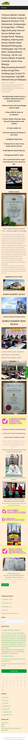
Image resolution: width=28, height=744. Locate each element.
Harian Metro (5, 722)
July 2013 (5, 700)
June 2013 (5, 703)
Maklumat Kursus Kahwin (11, 86)
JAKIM (3, 724)
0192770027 (4, 603)
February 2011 (7, 706)
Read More (5, 584)
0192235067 (4, 599)
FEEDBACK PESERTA (8, 656)
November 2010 (7, 714)
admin (13, 82)
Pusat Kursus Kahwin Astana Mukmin (11, 728)
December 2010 (7, 712)
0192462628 (4, 606)
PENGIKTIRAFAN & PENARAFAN (11, 630)
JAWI (2, 726)
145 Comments (7, 92)
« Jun (3, 689)
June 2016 (5, 697)
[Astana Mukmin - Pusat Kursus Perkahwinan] (5, 3)
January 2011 (6, 709)
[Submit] (25, 621)
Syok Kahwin (10, 89)
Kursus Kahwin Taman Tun (9, 84)
